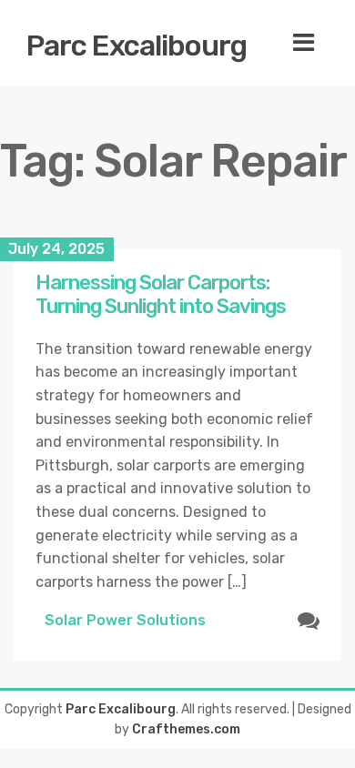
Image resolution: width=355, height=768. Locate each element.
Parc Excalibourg (136, 45)
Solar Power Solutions (125, 620)
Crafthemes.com (186, 729)
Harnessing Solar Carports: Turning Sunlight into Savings (161, 294)
